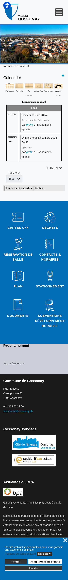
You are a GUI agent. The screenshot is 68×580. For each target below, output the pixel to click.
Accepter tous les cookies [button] (45, 561)
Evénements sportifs (19, 188)
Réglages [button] (44, 553)
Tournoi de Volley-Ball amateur (35, 120)
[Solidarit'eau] (34, 460)
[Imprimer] (63, 75)
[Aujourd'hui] (39, 85)
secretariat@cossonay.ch (18, 411)
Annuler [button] (33, 568)
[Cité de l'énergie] (34, 442)
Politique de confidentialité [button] (20, 553)
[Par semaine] (29, 85)
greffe (29, 124)
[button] (7, 5)
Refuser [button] (16, 561)
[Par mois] (19, 85)
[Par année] (9, 85)
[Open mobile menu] (59, 12)
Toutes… (40, 188)
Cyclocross (27, 147)
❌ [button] (65, 540)
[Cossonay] (22, 12)
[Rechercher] (48, 85)
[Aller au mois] (58, 85)
